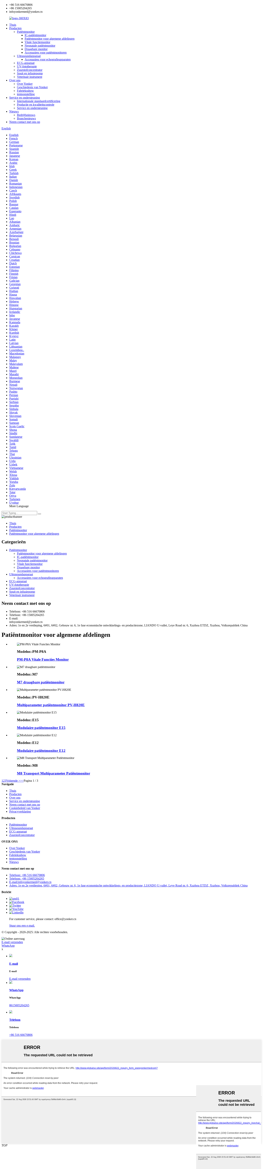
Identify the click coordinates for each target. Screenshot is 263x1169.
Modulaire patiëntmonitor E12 (41, 751)
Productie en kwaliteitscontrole (35, 104)
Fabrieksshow (25, 90)
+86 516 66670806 (21, 1034)
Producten (15, 28)
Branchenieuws (26, 118)
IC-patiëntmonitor (35, 35)
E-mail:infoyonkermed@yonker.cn (30, 882)
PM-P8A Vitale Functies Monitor (43, 659)
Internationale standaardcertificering (38, 101)
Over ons (14, 80)
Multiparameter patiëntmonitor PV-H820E (51, 705)
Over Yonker (25, 83)
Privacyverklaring (20, 811)
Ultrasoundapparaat (29, 56)
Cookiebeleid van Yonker (24, 808)
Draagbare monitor (36, 49)
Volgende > (13, 780)
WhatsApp (8, 945)
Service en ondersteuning (24, 97)
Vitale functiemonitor (37, 42)
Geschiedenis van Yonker (32, 87)
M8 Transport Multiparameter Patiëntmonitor (53, 773)
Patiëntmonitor (26, 31)
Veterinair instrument (29, 76)
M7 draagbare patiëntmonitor (40, 682)
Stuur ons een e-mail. (22, 925)
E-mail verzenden (12, 942)
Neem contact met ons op (24, 122)
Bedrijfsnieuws (26, 115)
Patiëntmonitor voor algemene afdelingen (50, 38)
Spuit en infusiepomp (30, 73)
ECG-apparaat (25, 63)
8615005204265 (19, 1005)
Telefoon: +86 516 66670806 (27, 875)
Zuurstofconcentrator (29, 69)
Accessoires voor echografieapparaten (48, 59)
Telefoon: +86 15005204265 (26, 878)
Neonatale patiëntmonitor (40, 45)
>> (22, 780)
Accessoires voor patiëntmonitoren (46, 52)
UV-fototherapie (27, 66)
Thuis (12, 24)
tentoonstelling (26, 94)
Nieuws (14, 111)
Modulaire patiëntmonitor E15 (41, 728)
